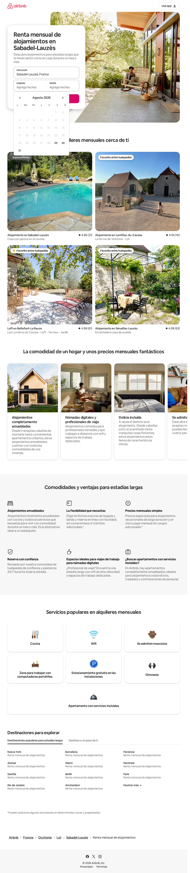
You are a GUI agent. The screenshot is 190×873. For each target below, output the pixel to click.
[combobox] (46, 74)
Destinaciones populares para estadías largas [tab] (35, 740)
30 (63, 143)
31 (19, 150)
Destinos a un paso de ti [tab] (83, 740)
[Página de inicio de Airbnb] (16, 6)
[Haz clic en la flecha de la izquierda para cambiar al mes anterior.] (20, 98)
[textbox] (30, 87)
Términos (101, 866)
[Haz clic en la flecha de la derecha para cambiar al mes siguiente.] (63, 98)
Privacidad (86, 866)
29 (55, 143)
